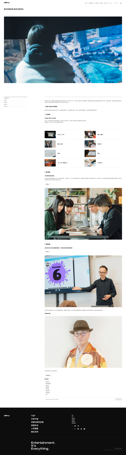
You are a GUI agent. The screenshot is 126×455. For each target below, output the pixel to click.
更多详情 (47, 184)
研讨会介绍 (48, 390)
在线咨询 (73, 421)
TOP (33, 416)
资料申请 (73, 418)
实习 (46, 394)
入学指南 (34, 428)
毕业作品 (47, 388)
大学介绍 (34, 419)
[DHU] (7, 2)
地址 (72, 415)
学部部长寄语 (48, 375)
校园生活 (34, 425)
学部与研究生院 (37, 422)
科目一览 (47, 385)
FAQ (73, 416)
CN (117, 3)
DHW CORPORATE (118, 448)
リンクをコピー (118, 399)
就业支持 (34, 432)
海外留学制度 (48, 383)
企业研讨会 (48, 392)
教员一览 (47, 381)
